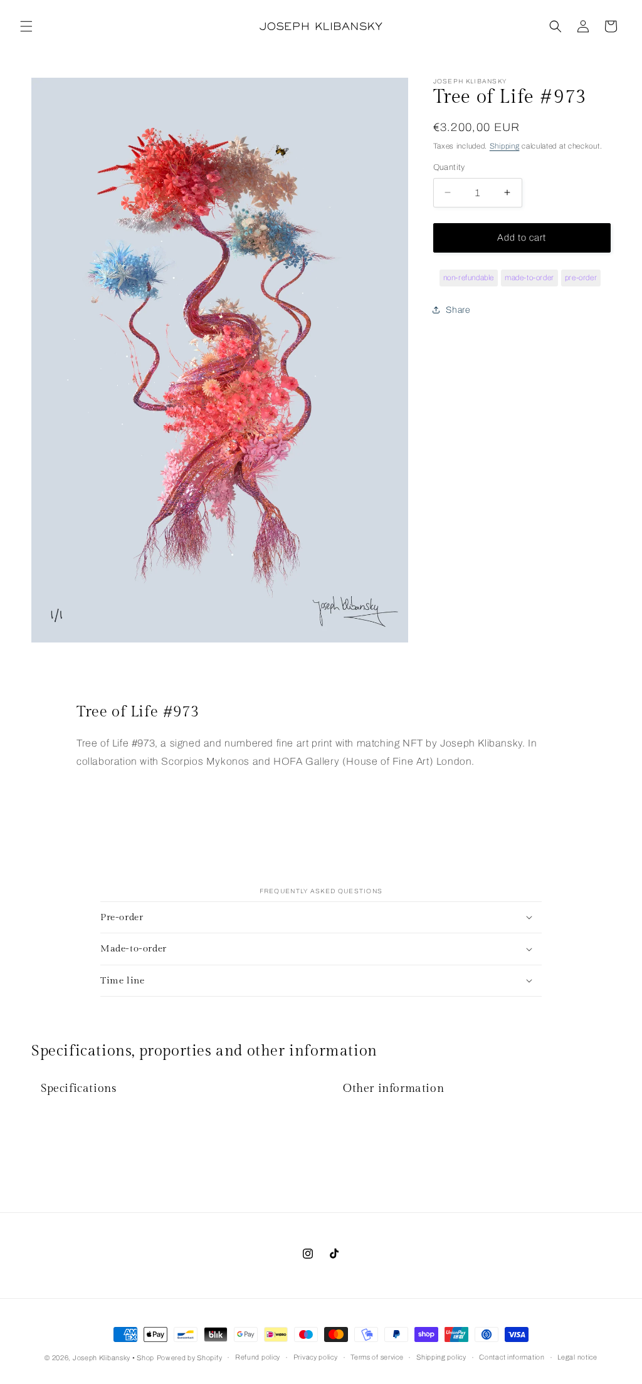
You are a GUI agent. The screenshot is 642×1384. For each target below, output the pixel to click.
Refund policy (257, 1357)
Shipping (505, 146)
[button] (26, 26)
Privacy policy (315, 1357)
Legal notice (577, 1357)
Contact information (511, 1357)
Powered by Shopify (190, 1357)
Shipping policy (441, 1357)
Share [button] (458, 310)
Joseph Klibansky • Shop (113, 1357)
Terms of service (376, 1357)
